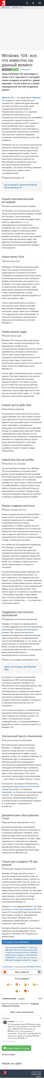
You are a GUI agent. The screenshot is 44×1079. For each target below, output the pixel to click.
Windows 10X (17, 7)
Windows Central (34, 966)
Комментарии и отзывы (17, 1048)
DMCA (38, 1076)
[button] (9, 1054)
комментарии (25, 69)
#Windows (5, 7)
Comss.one (8, 966)
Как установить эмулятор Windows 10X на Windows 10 (20, 186)
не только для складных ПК (23, 909)
